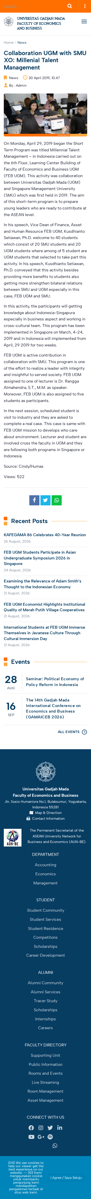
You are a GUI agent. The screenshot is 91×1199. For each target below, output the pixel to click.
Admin (21, 85)
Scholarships (45, 946)
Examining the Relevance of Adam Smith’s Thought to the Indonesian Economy (42, 584)
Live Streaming (45, 1082)
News (22, 42)
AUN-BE (77, 842)
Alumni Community (45, 982)
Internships (45, 1019)
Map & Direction (47, 813)
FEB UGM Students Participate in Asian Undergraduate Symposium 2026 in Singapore (40, 558)
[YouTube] (31, 1136)
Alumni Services (45, 992)
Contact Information (47, 818)
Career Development (45, 955)
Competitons (45, 937)
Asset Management (45, 1100)
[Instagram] (41, 1128)
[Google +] (41, 1136)
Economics (45, 874)
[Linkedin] (60, 1128)
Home (9, 42)
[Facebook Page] (31, 1128)
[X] (50, 1128)
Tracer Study (45, 1000)
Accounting (45, 864)
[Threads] (60, 1136)
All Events (68, 732)
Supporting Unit (45, 1055)
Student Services (45, 919)
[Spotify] (50, 1136)
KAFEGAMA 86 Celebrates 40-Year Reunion (45, 534)
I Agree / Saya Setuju (66, 1178)
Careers (45, 1027)
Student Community (45, 910)
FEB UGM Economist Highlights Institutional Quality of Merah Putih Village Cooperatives (44, 607)
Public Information (45, 1064)
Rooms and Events (46, 1073)
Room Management (45, 1091)
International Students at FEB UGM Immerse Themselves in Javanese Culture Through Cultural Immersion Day (44, 633)
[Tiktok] (36, 1145)
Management (45, 883)
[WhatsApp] (55, 1145)
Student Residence (45, 928)
